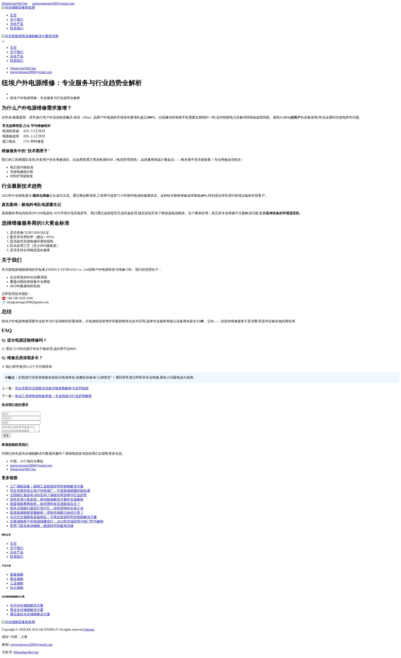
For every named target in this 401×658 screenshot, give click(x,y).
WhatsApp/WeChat (14, 3)
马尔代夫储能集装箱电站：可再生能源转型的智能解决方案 (53, 517)
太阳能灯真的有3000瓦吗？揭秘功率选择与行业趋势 (48, 495)
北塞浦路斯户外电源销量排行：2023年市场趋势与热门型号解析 (57, 521)
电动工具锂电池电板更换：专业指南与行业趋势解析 (53, 396)
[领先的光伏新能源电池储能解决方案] (30, 36)
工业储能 (16, 583)
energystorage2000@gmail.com (53, 3)
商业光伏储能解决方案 (26, 610)
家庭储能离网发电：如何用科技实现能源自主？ (45, 504)
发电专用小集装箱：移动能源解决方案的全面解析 (47, 499)
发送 (6, 435)
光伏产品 (16, 24)
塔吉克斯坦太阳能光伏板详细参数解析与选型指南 (52, 388)
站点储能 (16, 587)
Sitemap (89, 629)
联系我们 (16, 28)
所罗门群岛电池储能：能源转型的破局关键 (42, 526)
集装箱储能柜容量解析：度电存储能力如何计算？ (47, 512)
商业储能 (16, 579)
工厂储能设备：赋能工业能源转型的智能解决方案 (47, 486)
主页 (13, 15)
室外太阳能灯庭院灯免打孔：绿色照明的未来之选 (47, 508)
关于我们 (16, 19)
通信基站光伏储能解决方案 (30, 614)
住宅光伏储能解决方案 (26, 605)
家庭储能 (16, 574)
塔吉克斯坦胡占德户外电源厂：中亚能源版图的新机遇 (50, 490)
